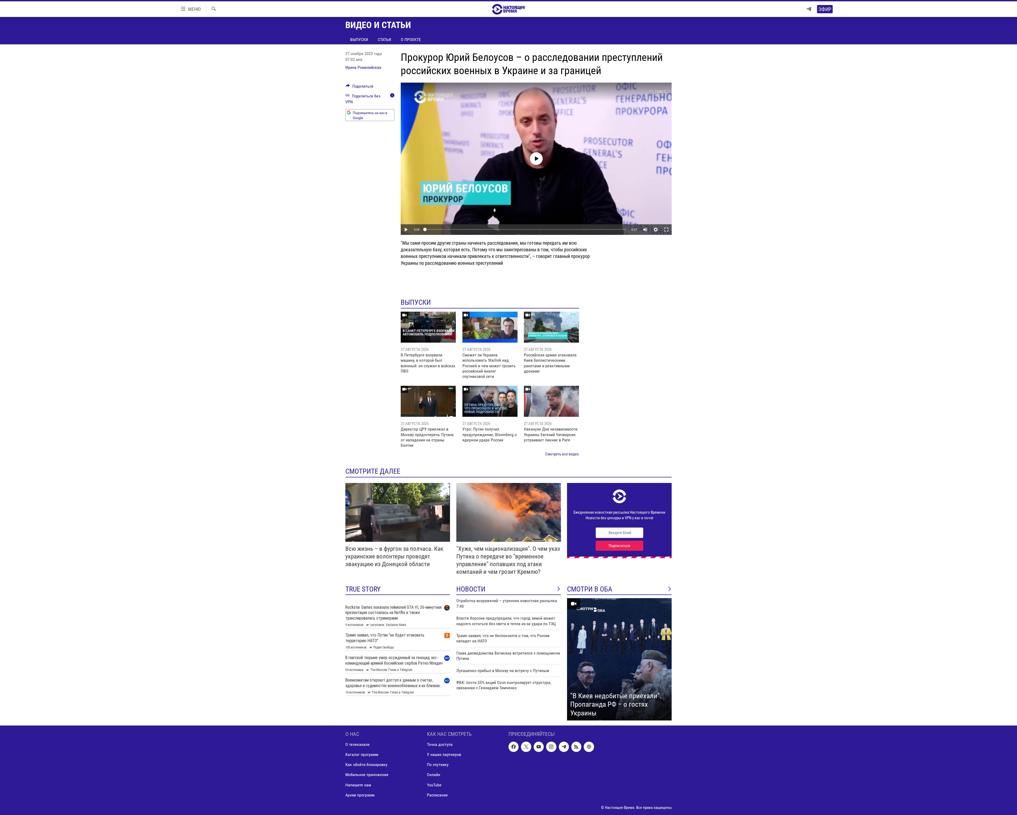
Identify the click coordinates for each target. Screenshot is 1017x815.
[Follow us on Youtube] (539, 747)
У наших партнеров (444, 754)
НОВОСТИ (470, 589)
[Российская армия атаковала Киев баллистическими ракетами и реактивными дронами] (551, 327)
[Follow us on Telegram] (564, 747)
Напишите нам (358, 784)
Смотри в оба (589, 589)
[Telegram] (809, 9)
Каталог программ (361, 754)
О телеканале (357, 744)
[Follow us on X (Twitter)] (526, 747)
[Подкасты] (589, 747)
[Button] (359, 87)
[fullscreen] (666, 229)
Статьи (384, 39)
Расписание (437, 795)
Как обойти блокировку (366, 764)
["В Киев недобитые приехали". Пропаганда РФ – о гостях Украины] (619, 659)
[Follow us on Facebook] (513, 747)
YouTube (434, 784)
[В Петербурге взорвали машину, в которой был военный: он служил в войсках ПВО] (428, 327)
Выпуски (359, 39)
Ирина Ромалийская (363, 67)
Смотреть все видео (562, 454)
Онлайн (433, 774)
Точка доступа (440, 744)
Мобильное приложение (367, 774)
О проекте (411, 39)
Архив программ (359, 795)
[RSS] (576, 747)
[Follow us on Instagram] (551, 747)
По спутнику (438, 764)
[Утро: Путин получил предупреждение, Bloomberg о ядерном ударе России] (490, 401)
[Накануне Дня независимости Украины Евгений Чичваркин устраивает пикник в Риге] (551, 401)
